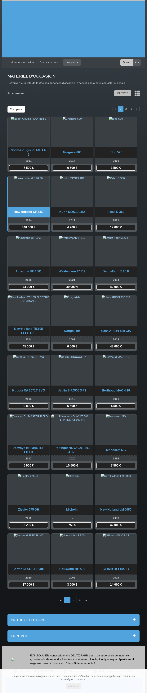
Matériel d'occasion (22, 62)
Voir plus (71, 62)
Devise (127, 62)
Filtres (122, 93)
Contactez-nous (49, 62)
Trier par (15, 109)
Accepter (73, 685)
